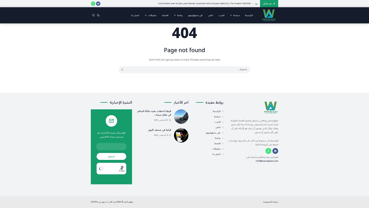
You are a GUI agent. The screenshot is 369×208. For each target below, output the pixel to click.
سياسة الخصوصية (270, 202)
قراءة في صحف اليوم (159, 130)
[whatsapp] (93, 3)
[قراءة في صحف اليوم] (181, 135)
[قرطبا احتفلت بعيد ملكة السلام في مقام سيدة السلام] (181, 116)
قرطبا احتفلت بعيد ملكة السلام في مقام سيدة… (154, 112)
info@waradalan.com (267, 161)
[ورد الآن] (269, 15)
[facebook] (98, 3)
